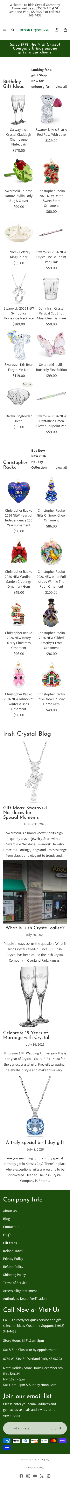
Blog (6, 1218)
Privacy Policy (13, 1258)
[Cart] (65, 30)
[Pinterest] (48, 1476)
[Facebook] (21, 1476)
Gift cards (10, 1242)
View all (61, 86)
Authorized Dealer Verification (25, 1298)
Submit (56, 1428)
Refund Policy (13, 1266)
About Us (10, 1210)
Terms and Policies (35, 1467)
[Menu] (4, 29)
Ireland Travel (13, 1250)
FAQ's (7, 1234)
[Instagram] (28, 1476)
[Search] (13, 30)
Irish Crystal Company (38, 1459)
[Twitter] (41, 1476)
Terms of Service (15, 1282)
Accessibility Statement (20, 1290)
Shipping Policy (14, 1274)
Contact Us (11, 1226)
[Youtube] (35, 1476)
